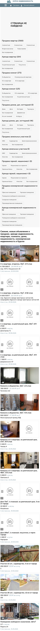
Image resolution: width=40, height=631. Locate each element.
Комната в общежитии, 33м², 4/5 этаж (15, 413)
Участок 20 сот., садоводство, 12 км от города (19, 593)
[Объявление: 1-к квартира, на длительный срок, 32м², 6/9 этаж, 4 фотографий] (10, 322)
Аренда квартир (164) (11, 57)
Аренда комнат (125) (11, 89)
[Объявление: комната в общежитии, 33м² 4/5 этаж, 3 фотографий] (19, 411)
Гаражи (4, 165)
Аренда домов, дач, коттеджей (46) (17, 121)
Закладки (16, 5)
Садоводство (13, 141)
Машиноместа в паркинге (19, 165)
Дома (3, 109)
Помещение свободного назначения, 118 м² (18, 622)
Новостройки (21, 49)
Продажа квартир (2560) (12, 41)
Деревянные (21, 112)
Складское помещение (9, 199)
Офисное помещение (9, 192)
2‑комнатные (18, 45)
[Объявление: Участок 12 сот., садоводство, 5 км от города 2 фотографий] (19, 561)
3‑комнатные (31, 45)
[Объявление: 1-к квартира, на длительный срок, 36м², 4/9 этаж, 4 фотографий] (10, 353)
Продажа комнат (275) (11, 73)
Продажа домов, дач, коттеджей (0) (17, 105)
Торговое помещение (27, 192)
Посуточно (22, 65)
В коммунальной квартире (23, 77)
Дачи (11, 109)
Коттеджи (20, 109)
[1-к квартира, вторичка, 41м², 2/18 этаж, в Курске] (10, 291)
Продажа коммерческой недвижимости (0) (19, 187)
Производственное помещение (12, 203)
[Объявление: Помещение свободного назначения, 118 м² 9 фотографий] (19, 620)
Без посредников (7, 52)
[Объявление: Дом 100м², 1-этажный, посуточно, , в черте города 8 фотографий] (10, 530)
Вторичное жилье (7, 49)
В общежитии (6, 77)
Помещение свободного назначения (13, 196)
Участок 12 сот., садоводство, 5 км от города (18, 564)
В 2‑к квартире (6, 81)
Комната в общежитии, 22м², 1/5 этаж (15, 386)
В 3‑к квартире (19, 81)
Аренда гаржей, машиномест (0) (16, 174)
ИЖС (3, 141)
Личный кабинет (29, 5)
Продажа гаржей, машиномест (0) (17, 161)
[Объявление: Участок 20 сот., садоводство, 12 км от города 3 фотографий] (19, 591)
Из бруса (19, 116)
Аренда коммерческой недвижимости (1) (19, 209)
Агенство (5, 144)
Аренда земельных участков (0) (16, 149)
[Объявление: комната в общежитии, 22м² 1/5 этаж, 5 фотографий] (19, 384)
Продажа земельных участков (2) (16, 137)
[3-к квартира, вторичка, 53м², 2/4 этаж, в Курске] (10, 262)
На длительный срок (8, 65)
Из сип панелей (7, 116)
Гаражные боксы (7, 169)
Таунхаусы (30, 109)
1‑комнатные (6, 45)
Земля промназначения (29, 141)
